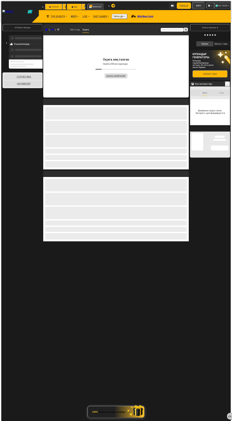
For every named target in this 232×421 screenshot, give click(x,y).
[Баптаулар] (210, 6)
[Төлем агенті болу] (172, 6)
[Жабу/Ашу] (227, 131)
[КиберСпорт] (52, 29)
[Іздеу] (186, 30)
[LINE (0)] (46, 29)
